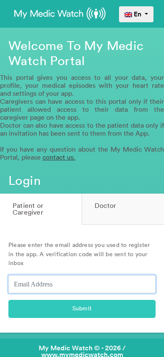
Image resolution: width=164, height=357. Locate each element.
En (137, 14)
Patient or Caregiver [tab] (28, 209)
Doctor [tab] (105, 205)
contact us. (58, 157)
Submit (82, 309)
